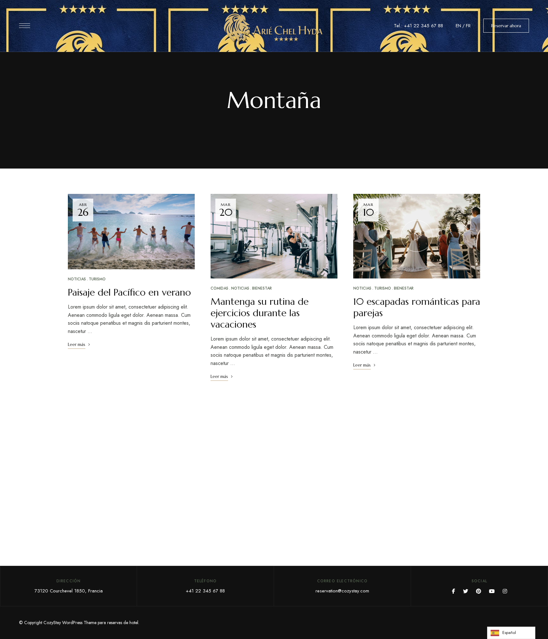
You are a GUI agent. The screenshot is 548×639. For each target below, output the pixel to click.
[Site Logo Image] (274, 27)
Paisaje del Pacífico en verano (129, 292)
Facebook (453, 591)
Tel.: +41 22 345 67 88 (418, 25)
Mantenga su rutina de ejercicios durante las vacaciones (260, 313)
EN (458, 25)
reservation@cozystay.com (342, 590)
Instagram (505, 591)
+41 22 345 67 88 (205, 590)
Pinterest (478, 591)
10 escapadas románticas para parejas (416, 307)
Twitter (465, 591)
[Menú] (24, 26)
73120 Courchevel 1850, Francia (69, 590)
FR (468, 25)
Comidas (219, 288)
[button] (506, 26)
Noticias (77, 279)
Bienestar (262, 288)
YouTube (492, 591)
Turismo (97, 279)
